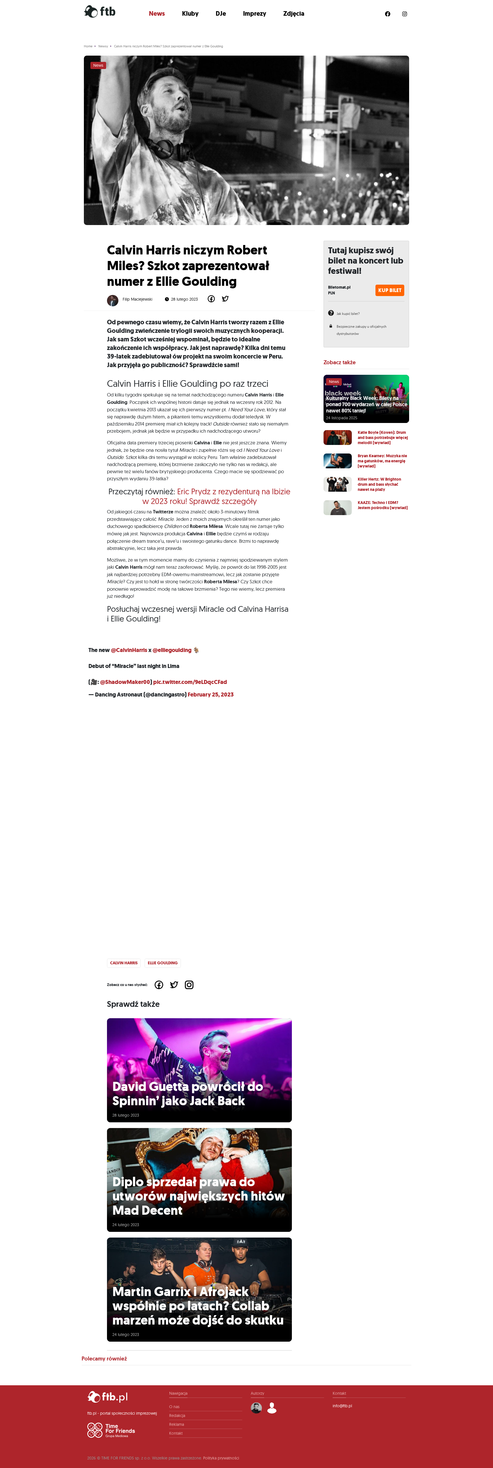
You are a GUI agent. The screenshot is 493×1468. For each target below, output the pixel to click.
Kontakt (176, 1433)
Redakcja (177, 1415)
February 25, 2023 (211, 694)
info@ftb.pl (342, 1405)
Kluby (190, 13)
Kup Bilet (389, 290)
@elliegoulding (172, 650)
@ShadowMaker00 (125, 682)
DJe (221, 13)
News (157, 13)
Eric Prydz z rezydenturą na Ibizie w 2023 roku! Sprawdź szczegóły (216, 496)
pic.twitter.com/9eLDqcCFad (190, 682)
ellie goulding (163, 963)
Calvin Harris (124, 963)
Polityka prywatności (221, 1458)
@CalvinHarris (129, 650)
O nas (174, 1406)
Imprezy (254, 13)
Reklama (176, 1424)
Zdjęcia (293, 13)
